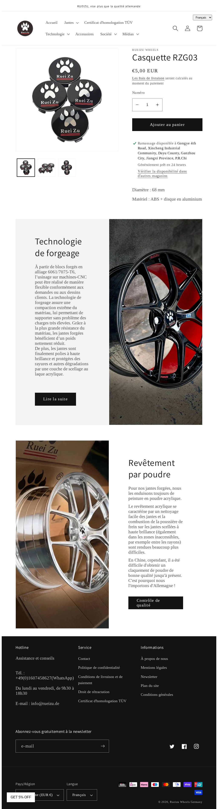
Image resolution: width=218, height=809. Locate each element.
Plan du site (150, 685)
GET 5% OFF (21, 797)
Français (79, 795)
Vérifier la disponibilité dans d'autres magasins (162, 173)
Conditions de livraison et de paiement (100, 680)
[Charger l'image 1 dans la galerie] (26, 168)
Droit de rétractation (93, 692)
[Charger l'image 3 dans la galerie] (67, 168)
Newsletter (149, 677)
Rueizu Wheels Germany (186, 801)
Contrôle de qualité (148, 603)
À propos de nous (154, 658)
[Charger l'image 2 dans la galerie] (46, 168)
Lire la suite (55, 399)
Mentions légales (154, 667)
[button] (71, 23)
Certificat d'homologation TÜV (102, 701)
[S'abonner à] (103, 746)
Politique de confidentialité (99, 667)
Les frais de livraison (148, 78)
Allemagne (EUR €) (37, 795)
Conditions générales (157, 694)
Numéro (138, 93)
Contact (84, 658)
